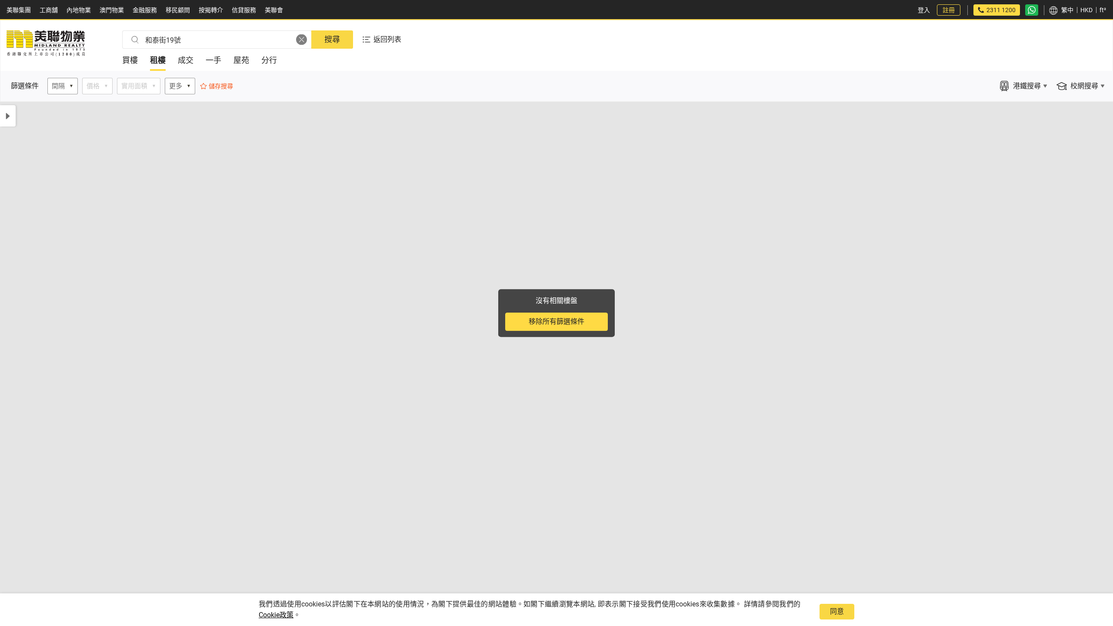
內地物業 (79, 10)
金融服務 (145, 10)
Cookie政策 (276, 615)
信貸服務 (244, 10)
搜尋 (332, 39)
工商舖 (49, 10)
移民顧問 (178, 10)
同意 (837, 611)
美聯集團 (19, 10)
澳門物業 (112, 10)
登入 (924, 10)
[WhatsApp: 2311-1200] (1031, 10)
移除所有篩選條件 (556, 321)
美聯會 (274, 10)
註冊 (949, 10)
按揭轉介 (211, 10)
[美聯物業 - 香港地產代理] (46, 54)
